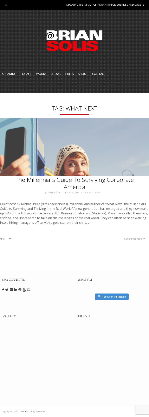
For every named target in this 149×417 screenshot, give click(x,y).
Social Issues (94, 192)
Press (69, 74)
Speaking (9, 74)
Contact (99, 74)
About (83, 74)
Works (41, 74)
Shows (56, 74)
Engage (26, 74)
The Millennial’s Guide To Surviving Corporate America (74, 183)
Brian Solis (74, 41)
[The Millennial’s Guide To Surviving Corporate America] (74, 147)
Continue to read (133, 238)
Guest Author (54, 192)
